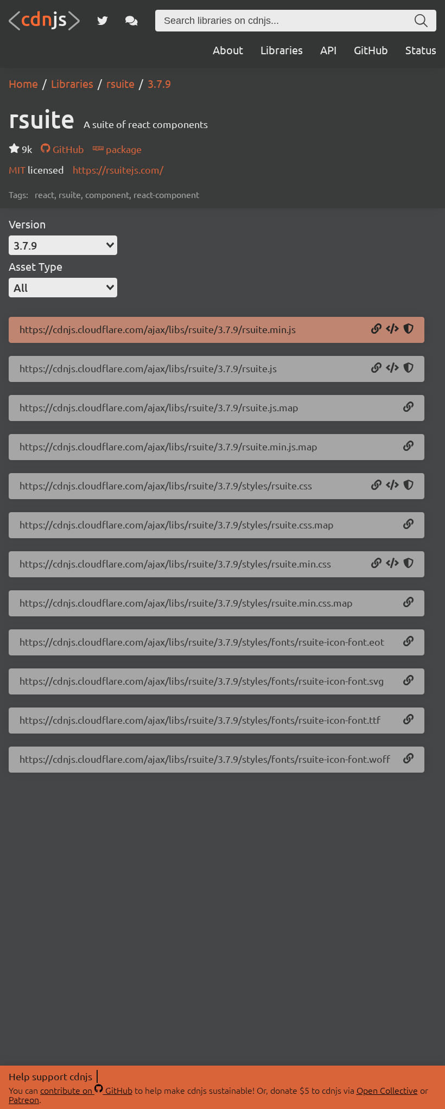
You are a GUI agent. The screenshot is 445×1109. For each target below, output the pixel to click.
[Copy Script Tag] (392, 329)
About (228, 49)
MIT (18, 169)
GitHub (371, 49)
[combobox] (63, 245)
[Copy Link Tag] (392, 486)
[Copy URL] (376, 329)
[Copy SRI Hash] (408, 329)
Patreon (24, 1099)
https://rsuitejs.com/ (118, 169)
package (123, 149)
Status (420, 49)
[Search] (421, 20)
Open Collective (387, 1090)
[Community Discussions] (131, 20)
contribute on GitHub (86, 1090)
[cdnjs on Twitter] (102, 20)
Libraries (281, 49)
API (328, 49)
